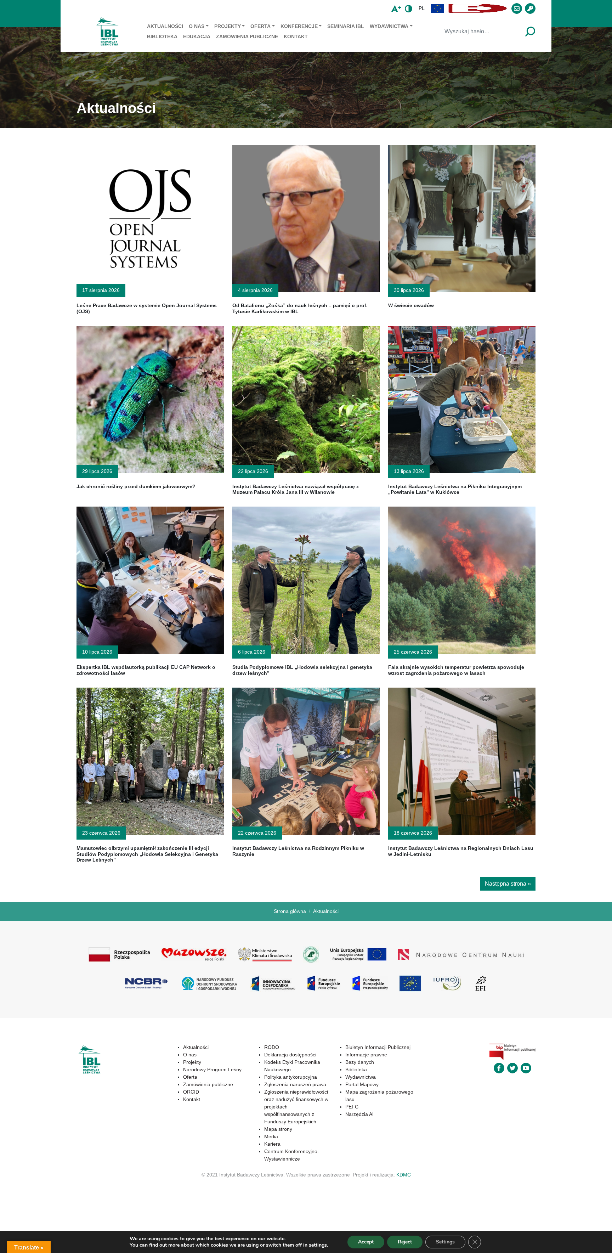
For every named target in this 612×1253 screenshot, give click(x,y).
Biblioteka (162, 36)
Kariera (272, 1144)
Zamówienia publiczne (247, 36)
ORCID (191, 1092)
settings (318, 1245)
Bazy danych (359, 1062)
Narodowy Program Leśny (212, 1069)
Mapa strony (278, 1129)
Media (271, 1136)
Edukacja (196, 36)
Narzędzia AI (359, 1114)
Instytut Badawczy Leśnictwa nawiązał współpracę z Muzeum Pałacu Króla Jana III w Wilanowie (295, 489)
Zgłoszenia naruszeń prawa (295, 1084)
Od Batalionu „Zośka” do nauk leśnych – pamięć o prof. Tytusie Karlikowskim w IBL (300, 308)
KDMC (403, 1175)
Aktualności (165, 26)
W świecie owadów (411, 305)
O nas (196, 26)
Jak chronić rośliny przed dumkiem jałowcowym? (136, 486)
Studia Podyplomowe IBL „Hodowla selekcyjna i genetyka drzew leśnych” (302, 670)
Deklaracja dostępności (290, 1054)
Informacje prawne (366, 1054)
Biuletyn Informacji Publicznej (377, 1047)
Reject (405, 1241)
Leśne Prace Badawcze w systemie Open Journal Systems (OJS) (146, 308)
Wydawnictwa (389, 26)
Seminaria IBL (345, 26)
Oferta (260, 26)
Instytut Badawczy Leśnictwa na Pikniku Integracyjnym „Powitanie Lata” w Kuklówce (455, 489)
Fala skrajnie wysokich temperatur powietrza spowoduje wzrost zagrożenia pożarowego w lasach (456, 670)
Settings (445, 1241)
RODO (271, 1047)
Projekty (227, 26)
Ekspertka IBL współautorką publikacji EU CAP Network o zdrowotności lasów (145, 670)
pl (422, 8)
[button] (438, 8)
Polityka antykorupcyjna (290, 1077)
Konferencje (299, 26)
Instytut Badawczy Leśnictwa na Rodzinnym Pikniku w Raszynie (298, 851)
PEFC (351, 1107)
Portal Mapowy (362, 1084)
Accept (366, 1241)
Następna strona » (508, 884)
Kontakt (296, 36)
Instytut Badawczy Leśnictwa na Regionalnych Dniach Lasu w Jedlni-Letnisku (460, 851)
